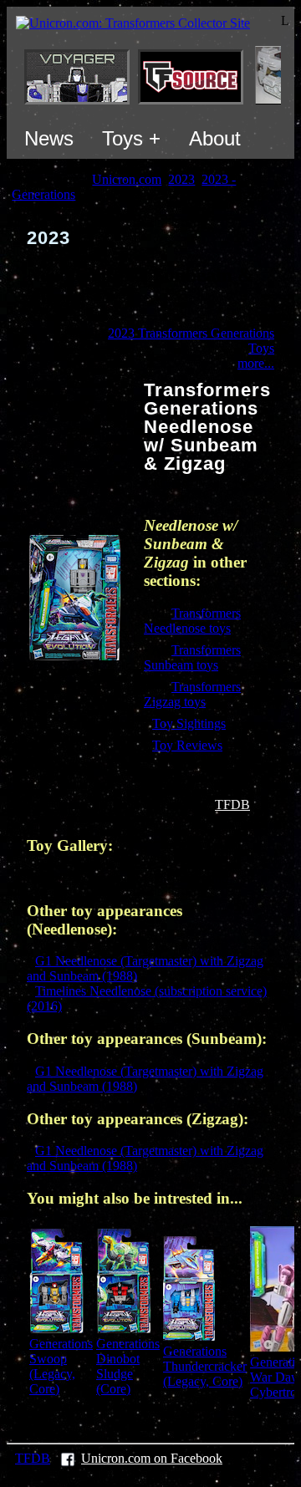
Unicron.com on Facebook (151, 1458)
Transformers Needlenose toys (192, 620)
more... (255, 363)
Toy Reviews (187, 745)
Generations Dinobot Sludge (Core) (128, 1366)
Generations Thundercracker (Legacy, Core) (205, 1366)
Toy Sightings (189, 723)
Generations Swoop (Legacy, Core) (61, 1366)
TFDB (232, 804)
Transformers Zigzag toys (192, 694)
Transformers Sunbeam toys (192, 657)
